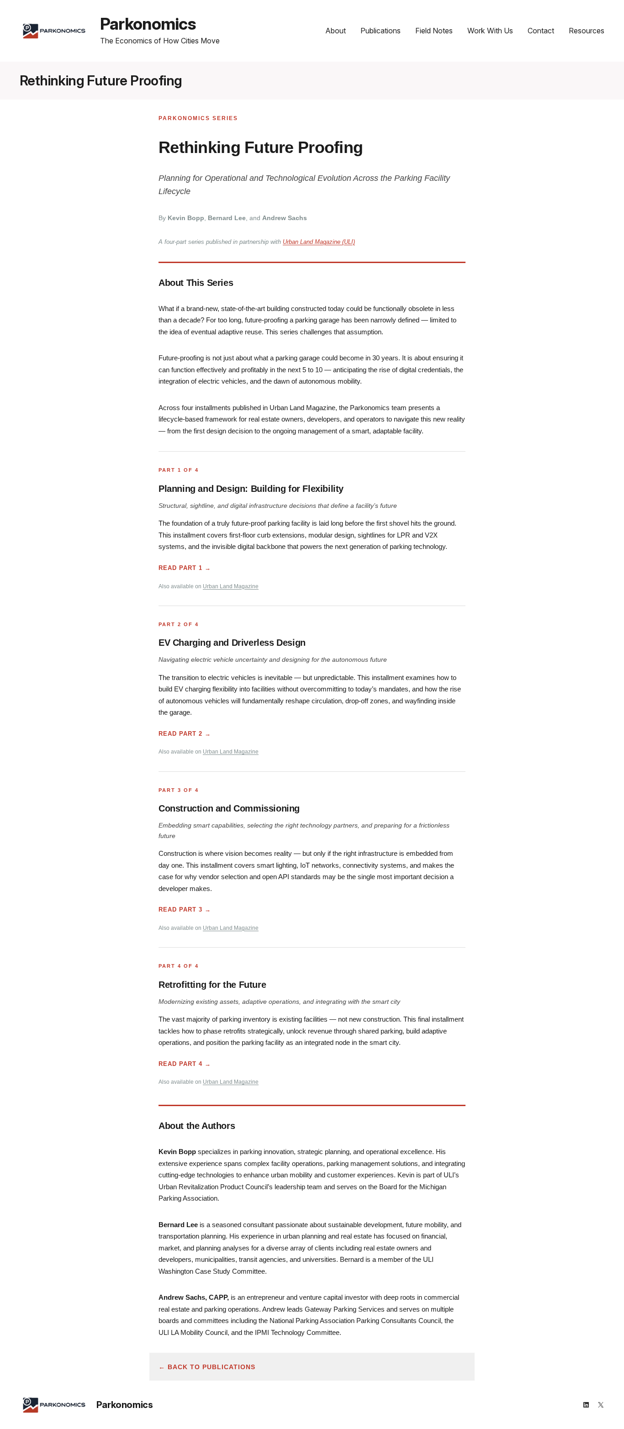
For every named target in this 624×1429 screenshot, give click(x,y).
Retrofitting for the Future (212, 985)
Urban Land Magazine (231, 586)
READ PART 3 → (185, 909)
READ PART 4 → (185, 1063)
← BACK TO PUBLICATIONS (207, 1367)
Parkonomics (148, 24)
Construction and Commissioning (229, 808)
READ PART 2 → (185, 733)
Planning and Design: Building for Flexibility (251, 489)
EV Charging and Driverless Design (232, 643)
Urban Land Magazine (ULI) (319, 241)
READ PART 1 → (185, 567)
